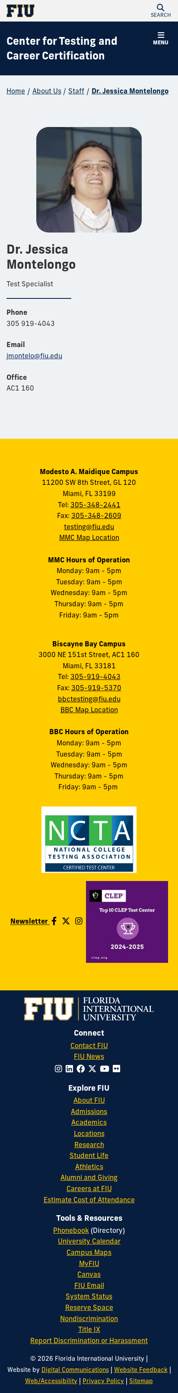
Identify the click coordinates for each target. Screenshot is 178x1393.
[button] (161, 11)
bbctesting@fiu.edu (89, 699)
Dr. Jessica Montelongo (130, 91)
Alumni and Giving (89, 1177)
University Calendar (89, 1241)
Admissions (89, 1111)
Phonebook (71, 1230)
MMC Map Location (89, 537)
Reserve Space (89, 1307)
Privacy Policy (103, 1381)
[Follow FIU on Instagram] (60, 1069)
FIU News (89, 1056)
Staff (76, 91)
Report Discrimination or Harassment (89, 1340)
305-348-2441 (95, 504)
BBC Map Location (89, 709)
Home (15, 91)
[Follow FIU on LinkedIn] (71, 1069)
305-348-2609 (96, 515)
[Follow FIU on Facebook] (82, 1069)
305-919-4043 (95, 676)
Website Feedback (141, 1370)
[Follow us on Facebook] (54, 921)
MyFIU (89, 1263)
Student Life (89, 1155)
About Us (46, 91)
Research (89, 1144)
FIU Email (89, 1285)
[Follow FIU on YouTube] (106, 1069)
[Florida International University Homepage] (47, 11)
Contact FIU (89, 1045)
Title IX (89, 1329)
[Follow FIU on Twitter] (94, 1069)
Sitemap (141, 1381)
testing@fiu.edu (89, 526)
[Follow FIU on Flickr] (118, 1069)
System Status (89, 1296)
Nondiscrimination (89, 1318)
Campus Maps (89, 1252)
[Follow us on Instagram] (78, 921)
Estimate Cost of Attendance (89, 1199)
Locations (89, 1133)
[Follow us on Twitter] (66, 921)
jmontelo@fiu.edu (34, 355)
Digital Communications (75, 1370)
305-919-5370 (96, 687)
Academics (89, 1122)
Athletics (89, 1166)
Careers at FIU (89, 1188)
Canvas (89, 1274)
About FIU (89, 1100)
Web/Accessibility (51, 1381)
